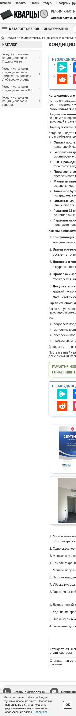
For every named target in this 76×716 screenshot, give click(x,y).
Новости (20, 3)
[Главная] (2, 37)
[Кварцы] (19, 14)
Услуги (47, 3)
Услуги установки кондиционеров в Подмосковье (15, 57)
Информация (56, 28)
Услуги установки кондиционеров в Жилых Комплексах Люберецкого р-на (16, 74)
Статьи (34, 3)
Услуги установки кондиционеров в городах (15, 101)
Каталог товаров (24, 28)
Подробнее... (42, 711)
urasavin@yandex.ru (29, 692)
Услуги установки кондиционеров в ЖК (17, 88)
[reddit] (62, 79)
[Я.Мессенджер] (62, 67)
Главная (5, 3)
